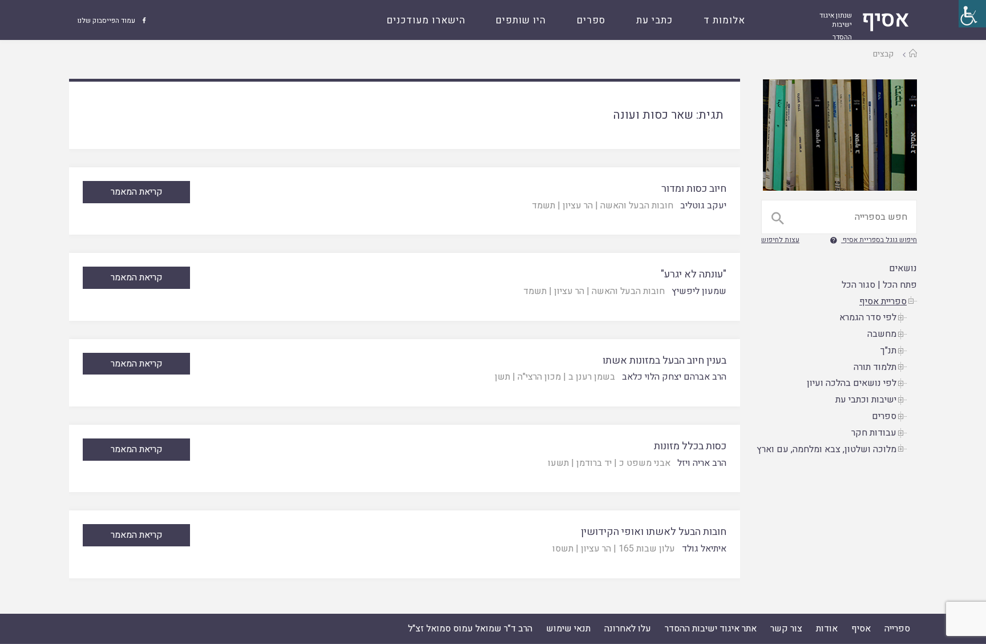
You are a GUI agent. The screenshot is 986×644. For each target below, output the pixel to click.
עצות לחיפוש (780, 240)
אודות (827, 628)
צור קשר (786, 628)
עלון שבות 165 (647, 549)
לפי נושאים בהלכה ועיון (851, 383)
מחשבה (881, 334)
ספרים (884, 416)
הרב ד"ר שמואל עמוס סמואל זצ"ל (470, 628)
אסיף (861, 628)
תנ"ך (888, 350)
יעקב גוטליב (703, 205)
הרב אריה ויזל (701, 463)
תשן (502, 377)
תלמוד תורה (875, 367)
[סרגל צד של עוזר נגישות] (972, 13)
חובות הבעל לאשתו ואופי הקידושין (653, 532)
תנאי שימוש (568, 628)
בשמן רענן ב (591, 377)
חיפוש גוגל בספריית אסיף (880, 240)
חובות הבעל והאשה (636, 205)
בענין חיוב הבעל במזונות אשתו (664, 360)
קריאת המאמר (137, 192)
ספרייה (897, 628)
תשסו (562, 549)
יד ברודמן (594, 463)
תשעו (558, 463)
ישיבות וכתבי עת (865, 399)
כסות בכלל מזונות (690, 446)
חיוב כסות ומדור (693, 188)
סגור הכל (858, 285)
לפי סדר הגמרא (867, 317)
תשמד (543, 205)
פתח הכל (900, 285)
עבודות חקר (873, 433)
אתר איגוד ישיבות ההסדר (711, 628)
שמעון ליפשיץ (699, 291)
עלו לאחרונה (627, 628)
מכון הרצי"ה (539, 377)
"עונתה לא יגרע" (693, 274)
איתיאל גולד (704, 549)
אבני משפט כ (644, 463)
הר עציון (578, 205)
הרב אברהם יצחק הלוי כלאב (674, 377)
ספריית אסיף (883, 301)
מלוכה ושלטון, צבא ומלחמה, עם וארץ (826, 449)
